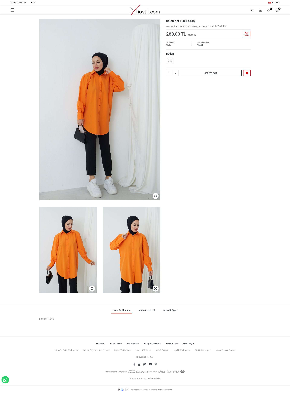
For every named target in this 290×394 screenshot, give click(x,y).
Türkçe (275, 3)
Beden (170, 53)
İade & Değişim (162, 350)
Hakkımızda (172, 343)
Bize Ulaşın (188, 343)
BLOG (33, 3)
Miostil (200, 45)
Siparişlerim (133, 343)
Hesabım (100, 343)
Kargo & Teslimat (143, 350)
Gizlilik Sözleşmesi (203, 350)
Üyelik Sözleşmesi (182, 350)
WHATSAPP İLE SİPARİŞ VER (5, 379)
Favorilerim (116, 343)
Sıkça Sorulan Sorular (225, 350)
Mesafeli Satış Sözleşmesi (66, 350)
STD (170, 60)
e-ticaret (144, 390)
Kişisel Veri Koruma (122, 350)
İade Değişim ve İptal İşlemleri (96, 350)
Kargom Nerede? (152, 343)
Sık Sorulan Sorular (18, 3)
